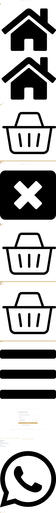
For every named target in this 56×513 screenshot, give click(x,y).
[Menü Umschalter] (0, 4)
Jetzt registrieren (31, 425)
